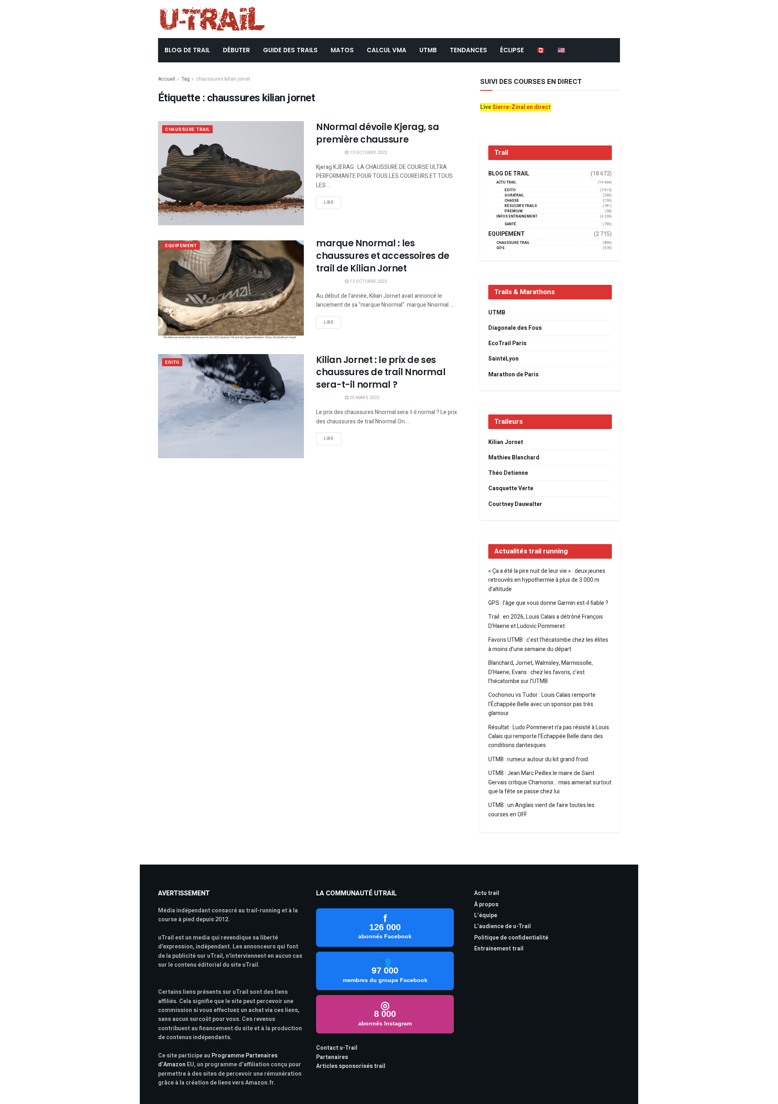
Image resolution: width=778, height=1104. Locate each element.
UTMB (428, 50)
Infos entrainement (516, 216)
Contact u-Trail (336, 1048)
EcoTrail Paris (507, 343)
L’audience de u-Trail (502, 926)
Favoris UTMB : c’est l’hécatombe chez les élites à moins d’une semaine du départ (548, 644)
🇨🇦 (541, 50)
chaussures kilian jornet (223, 79)
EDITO (172, 362)
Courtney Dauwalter (515, 504)
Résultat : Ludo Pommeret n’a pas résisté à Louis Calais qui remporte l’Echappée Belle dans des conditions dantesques (548, 736)
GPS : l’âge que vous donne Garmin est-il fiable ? (548, 603)
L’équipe (485, 915)
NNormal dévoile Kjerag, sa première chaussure (377, 133)
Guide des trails (290, 50)
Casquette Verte (510, 488)
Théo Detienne (508, 473)
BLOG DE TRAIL (187, 50)
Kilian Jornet (505, 442)
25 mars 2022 (363, 397)
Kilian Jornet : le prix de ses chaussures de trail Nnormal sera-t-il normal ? (380, 372)
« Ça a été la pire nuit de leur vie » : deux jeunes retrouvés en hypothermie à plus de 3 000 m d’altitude (546, 580)
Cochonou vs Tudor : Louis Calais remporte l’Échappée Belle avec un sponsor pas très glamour (542, 704)
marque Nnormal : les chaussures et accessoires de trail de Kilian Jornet (382, 256)
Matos (342, 50)
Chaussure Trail (187, 129)
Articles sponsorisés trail (350, 1066)
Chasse (511, 201)
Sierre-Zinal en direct (521, 107)
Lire (328, 202)
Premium (513, 211)
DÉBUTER (236, 50)
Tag (186, 79)
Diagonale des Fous (515, 328)
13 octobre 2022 (367, 152)
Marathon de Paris (513, 374)
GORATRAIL (514, 195)
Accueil (166, 79)
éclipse (512, 50)
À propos (486, 904)
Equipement (181, 245)
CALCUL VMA (386, 50)
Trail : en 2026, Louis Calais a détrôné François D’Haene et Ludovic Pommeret (545, 621)
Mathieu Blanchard (513, 457)
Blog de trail (508, 174)
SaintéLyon (503, 358)
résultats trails (520, 206)
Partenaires (332, 1057)
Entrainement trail (499, 948)
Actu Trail (506, 182)
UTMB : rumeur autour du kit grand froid (538, 759)
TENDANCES (468, 50)
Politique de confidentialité (511, 937)
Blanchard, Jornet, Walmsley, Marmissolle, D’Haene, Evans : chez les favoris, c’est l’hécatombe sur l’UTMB (540, 672)
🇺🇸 (561, 50)
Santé (510, 224)
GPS (500, 248)
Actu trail (486, 893)
